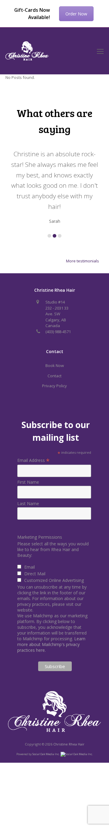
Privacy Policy (54, 385)
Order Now (76, 14)
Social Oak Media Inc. (46, 754)
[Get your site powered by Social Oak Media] (77, 754)
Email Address (33, 460)
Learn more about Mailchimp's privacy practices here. (51, 644)
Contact (54, 375)
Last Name (28, 503)
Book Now (54, 365)
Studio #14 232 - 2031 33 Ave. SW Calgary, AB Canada (56, 313)
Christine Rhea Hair (68, 744)
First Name (28, 482)
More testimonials (82, 261)
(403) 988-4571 (58, 331)
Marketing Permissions (39, 537)
